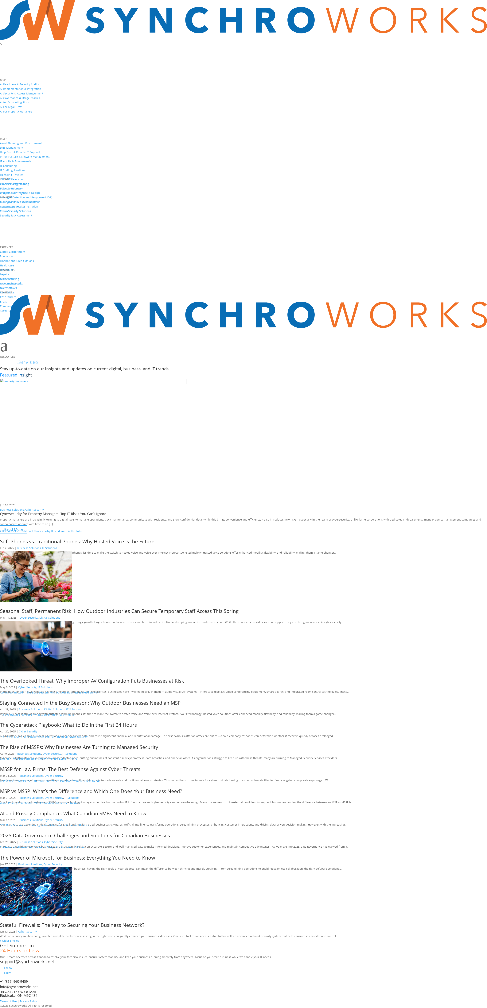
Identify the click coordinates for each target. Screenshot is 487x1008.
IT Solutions (49, 548)
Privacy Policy (28, 1001)
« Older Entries (9, 940)
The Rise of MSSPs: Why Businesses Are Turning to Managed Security (79, 747)
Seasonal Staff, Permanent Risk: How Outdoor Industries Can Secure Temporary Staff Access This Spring (119, 611)
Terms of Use (8, 1001)
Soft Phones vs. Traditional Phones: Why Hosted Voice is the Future (77, 541)
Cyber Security (34, 509)
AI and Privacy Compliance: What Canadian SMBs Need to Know (73, 813)
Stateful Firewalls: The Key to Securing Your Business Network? (72, 925)
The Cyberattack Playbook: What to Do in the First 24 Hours (68, 724)
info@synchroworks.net (19, 986)
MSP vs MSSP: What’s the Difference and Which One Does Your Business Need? (91, 791)
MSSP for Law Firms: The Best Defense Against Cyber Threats (70, 769)
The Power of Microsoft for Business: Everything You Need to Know (77, 857)
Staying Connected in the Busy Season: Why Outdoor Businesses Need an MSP (90, 702)
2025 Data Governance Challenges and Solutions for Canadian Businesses (85, 835)
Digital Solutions (49, 617)
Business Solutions (12, 509)
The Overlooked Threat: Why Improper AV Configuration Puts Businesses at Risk (92, 680)
